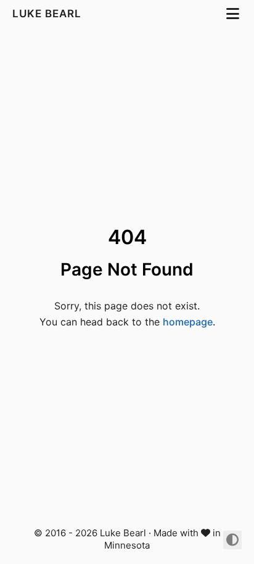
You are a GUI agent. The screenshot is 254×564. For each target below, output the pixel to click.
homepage (188, 322)
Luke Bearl (48, 13)
